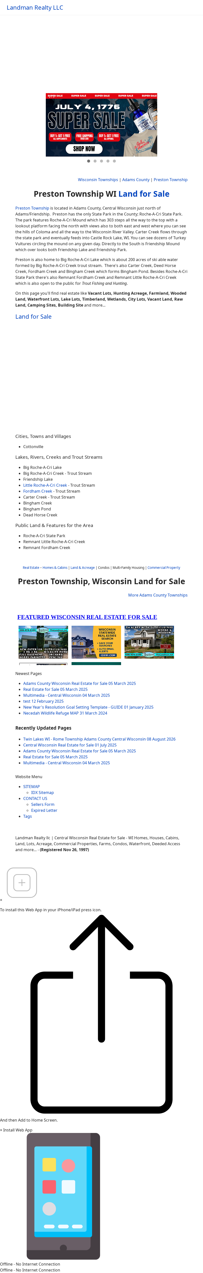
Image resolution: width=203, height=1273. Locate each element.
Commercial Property (164, 567)
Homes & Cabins (55, 567)
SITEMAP (31, 786)
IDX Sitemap (42, 792)
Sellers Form (42, 804)
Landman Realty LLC (35, 7)
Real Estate (31, 567)
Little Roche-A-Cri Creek (45, 485)
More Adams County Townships (158, 595)
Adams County (136, 179)
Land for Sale (144, 193)
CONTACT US (35, 798)
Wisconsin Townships (98, 179)
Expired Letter (44, 810)
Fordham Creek (37, 491)
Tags (27, 816)
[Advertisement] (101, 52)
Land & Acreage (83, 567)
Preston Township (171, 179)
